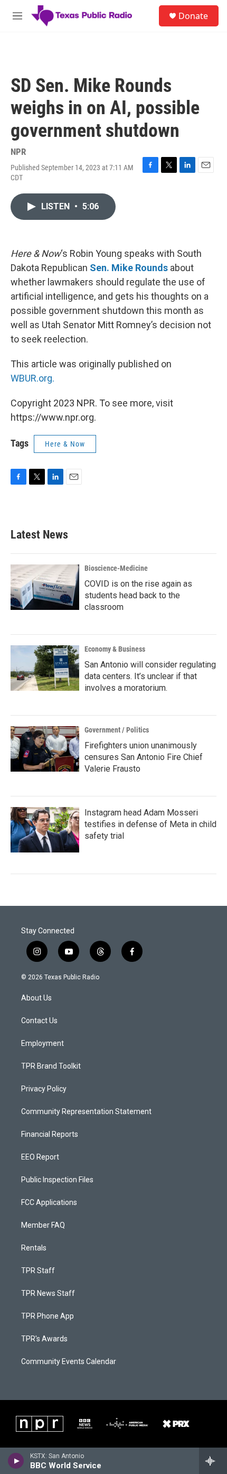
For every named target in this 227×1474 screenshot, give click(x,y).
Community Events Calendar (68, 1362)
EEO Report (40, 1157)
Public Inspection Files (57, 1180)
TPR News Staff (48, 1293)
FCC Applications (49, 1203)
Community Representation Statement (86, 1112)
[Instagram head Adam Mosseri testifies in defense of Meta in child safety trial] (45, 829)
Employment (42, 1043)
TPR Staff (38, 1271)
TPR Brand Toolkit (51, 1066)
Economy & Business (114, 649)
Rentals (33, 1248)
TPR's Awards (44, 1339)
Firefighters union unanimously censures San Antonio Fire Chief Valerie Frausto (143, 757)
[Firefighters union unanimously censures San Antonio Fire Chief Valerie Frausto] (45, 749)
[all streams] (213, 1461)
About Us (36, 998)
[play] (16, 1461)
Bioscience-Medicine (116, 568)
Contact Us (39, 1021)
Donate (193, 16)
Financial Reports (49, 1134)
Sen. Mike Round (126, 267)
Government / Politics (116, 730)
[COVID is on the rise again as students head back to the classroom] (45, 587)
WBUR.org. (32, 378)
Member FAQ (43, 1225)
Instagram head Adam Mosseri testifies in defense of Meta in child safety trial (150, 824)
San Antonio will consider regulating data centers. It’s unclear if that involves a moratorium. (150, 676)
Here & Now (65, 444)
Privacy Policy (44, 1089)
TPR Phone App (47, 1316)
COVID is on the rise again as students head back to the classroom (138, 595)
